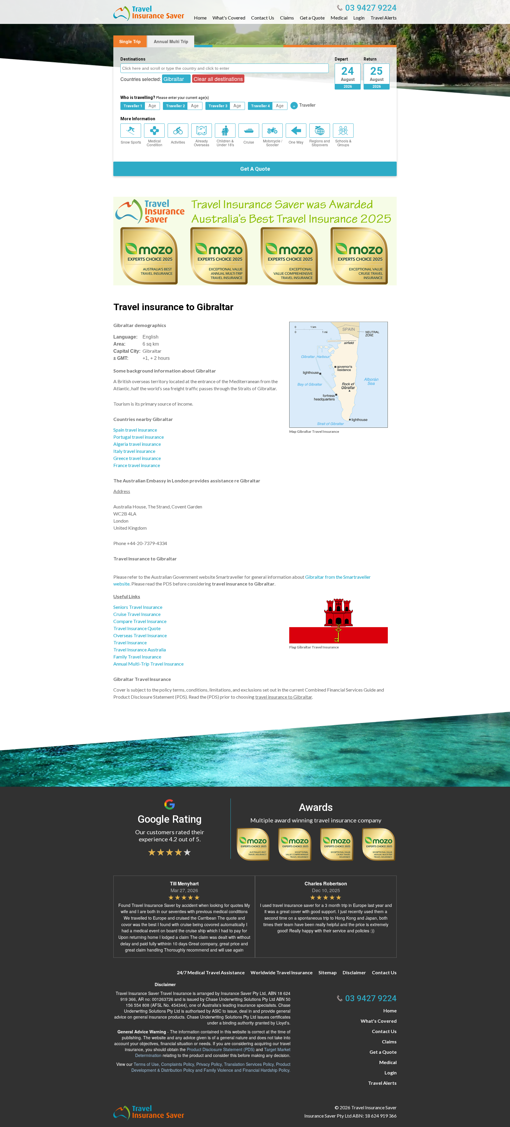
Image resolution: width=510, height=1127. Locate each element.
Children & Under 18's (225, 143)
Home (200, 17)
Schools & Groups (343, 143)
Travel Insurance (130, 642)
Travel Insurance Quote (137, 628)
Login (358, 17)
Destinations (133, 59)
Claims (287, 17)
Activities (178, 142)
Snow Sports (131, 142)
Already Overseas (201, 143)
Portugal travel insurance (138, 437)
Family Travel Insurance (137, 656)
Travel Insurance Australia (139, 649)
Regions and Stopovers (319, 143)
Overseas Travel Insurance (140, 635)
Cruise (248, 142)
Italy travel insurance (134, 451)
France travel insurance (136, 465)
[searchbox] (225, 68)
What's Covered (228, 17)
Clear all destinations (218, 78)
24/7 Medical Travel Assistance (211, 972)
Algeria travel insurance (137, 444)
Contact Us (262, 17)
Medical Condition (154, 143)
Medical (339, 17)
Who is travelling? (164, 97)
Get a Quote (312, 17)
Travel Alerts (383, 17)
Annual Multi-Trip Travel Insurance (148, 663)
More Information (137, 118)
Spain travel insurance (135, 429)
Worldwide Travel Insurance (282, 972)
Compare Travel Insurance (139, 621)
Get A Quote (255, 169)
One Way (296, 142)
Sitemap (327, 972)
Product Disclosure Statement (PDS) (221, 1049)
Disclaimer (354, 972)
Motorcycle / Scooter (272, 143)
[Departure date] (348, 73)
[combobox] (224, 68)
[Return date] (377, 73)
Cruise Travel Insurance (137, 614)
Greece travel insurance (137, 458)
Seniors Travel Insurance (137, 607)
